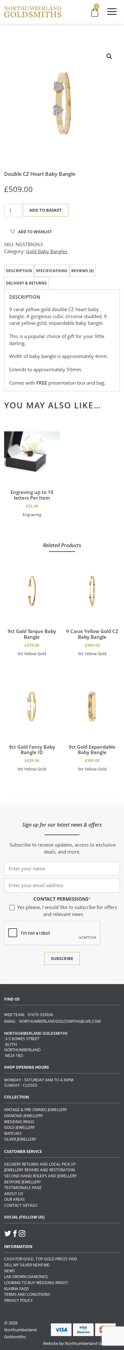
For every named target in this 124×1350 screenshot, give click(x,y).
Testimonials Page (23, 1187)
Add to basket (45, 210)
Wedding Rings (19, 1121)
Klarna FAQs (16, 1288)
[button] (109, 56)
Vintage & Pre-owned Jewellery (35, 1109)
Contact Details (21, 1205)
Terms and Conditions (27, 1294)
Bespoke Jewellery (22, 1182)
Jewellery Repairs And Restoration (39, 1170)
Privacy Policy (18, 1300)
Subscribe (62, 958)
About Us (13, 1193)
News (9, 1271)
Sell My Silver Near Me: (27, 1265)
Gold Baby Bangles (46, 251)
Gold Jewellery (19, 1127)
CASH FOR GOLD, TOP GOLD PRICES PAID (40, 1259)
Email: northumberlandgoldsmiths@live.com (52, 1021)
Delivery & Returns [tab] (26, 283)
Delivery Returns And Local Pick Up (40, 1164)
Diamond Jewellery (23, 1115)
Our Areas (14, 1199)
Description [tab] (19, 270)
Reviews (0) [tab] (82, 270)
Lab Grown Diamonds (26, 1276)
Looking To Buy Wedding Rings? (36, 1282)
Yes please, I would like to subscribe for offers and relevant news (67, 910)
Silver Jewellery (20, 1139)
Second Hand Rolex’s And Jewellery (40, 1176)
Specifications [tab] (51, 270)
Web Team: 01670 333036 (28, 1014)
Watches (13, 1133)
